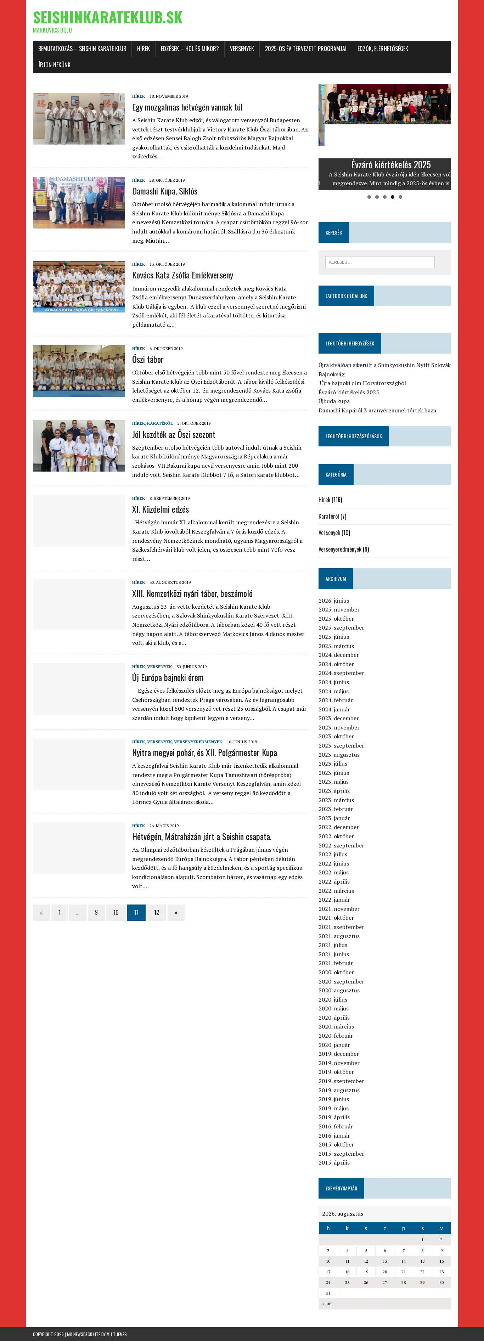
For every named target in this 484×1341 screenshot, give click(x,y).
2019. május (334, 1108)
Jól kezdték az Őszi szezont (173, 434)
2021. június (334, 954)
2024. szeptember (341, 673)
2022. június (334, 863)
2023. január (334, 818)
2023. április (334, 791)
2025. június (334, 637)
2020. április (334, 1017)
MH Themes (117, 1334)
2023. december (339, 718)
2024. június (334, 682)
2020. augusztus (339, 990)
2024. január (334, 709)
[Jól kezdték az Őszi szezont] (79, 467)
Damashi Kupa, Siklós (164, 190)
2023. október (336, 736)
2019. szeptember (341, 1081)
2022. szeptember (341, 845)
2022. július (333, 854)
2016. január (334, 1135)
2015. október (336, 1144)
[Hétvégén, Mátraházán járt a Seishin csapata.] (79, 869)
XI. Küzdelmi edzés (160, 508)
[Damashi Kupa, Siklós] (79, 223)
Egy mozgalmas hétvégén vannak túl (187, 106)
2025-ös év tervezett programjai (306, 48)
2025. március (336, 646)
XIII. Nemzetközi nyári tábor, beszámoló (192, 593)
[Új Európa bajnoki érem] (79, 710)
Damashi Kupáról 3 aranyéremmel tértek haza (377, 410)
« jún (327, 1303)
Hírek (143, 48)
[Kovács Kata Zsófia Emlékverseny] (79, 308)
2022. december (339, 827)
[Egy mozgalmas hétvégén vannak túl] (79, 139)
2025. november (339, 609)
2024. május (334, 691)
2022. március (336, 891)
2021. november (339, 909)
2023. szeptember (341, 745)
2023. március (336, 800)
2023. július (333, 763)
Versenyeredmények (198, 741)
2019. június (334, 1099)
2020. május (334, 1008)
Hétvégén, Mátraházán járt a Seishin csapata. (201, 836)
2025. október (336, 618)
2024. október (336, 664)
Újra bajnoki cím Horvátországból (362, 383)
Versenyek (242, 48)
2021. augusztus (339, 936)
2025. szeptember (341, 627)
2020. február (336, 1035)
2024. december (339, 655)
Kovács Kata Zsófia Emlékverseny (182, 274)
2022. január (334, 899)
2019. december (339, 1054)
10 (116, 912)
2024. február (336, 700)
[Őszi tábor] (79, 392)
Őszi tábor (148, 359)
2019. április (334, 1117)
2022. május (334, 872)
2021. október (336, 918)
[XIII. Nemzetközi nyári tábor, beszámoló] (79, 626)
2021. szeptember (341, 927)
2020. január (334, 1045)
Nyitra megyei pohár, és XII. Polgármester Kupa (204, 752)
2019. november (339, 1063)
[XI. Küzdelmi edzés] (79, 542)
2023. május (334, 781)
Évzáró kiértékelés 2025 (349, 392)
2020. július (333, 999)
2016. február (336, 1126)
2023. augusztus (339, 755)
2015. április (334, 1162)
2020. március (336, 1026)
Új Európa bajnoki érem (168, 677)
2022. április (334, 881)
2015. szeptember (341, 1153)
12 (156, 912)
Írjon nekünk (55, 65)
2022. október (336, 836)
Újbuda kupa (334, 401)
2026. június (334, 600)
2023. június (334, 773)
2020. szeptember (341, 981)
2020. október (336, 972)
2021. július (333, 945)
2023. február (336, 809)
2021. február (336, 963)
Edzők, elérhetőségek (383, 48)
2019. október (336, 1072)
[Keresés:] (380, 261)
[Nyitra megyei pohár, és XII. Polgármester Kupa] (79, 785)
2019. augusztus (339, 1090)
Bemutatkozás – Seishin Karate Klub (82, 48)
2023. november (339, 727)
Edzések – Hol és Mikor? (190, 48)
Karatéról (160, 423)
